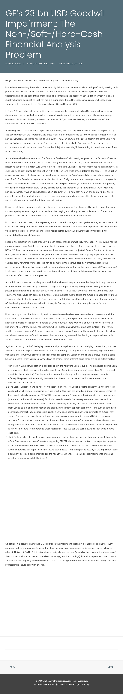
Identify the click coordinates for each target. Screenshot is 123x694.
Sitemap (85, 684)
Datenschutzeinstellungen (69, 684)
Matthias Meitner (72, 63)
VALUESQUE (43, 681)
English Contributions (41, 63)
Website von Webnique (76, 681)
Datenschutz (50, 684)
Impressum (38, 684)
